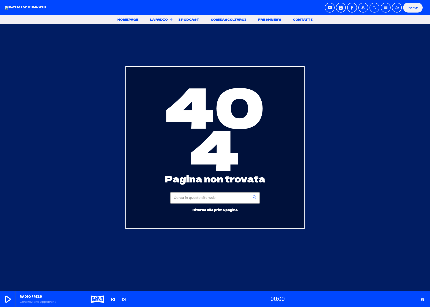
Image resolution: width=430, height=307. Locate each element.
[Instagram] (341, 8)
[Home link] (25, 7)
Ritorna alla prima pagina (215, 210)
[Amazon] (363, 8)
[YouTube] (330, 8)
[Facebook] (352, 8)
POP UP (413, 7)
